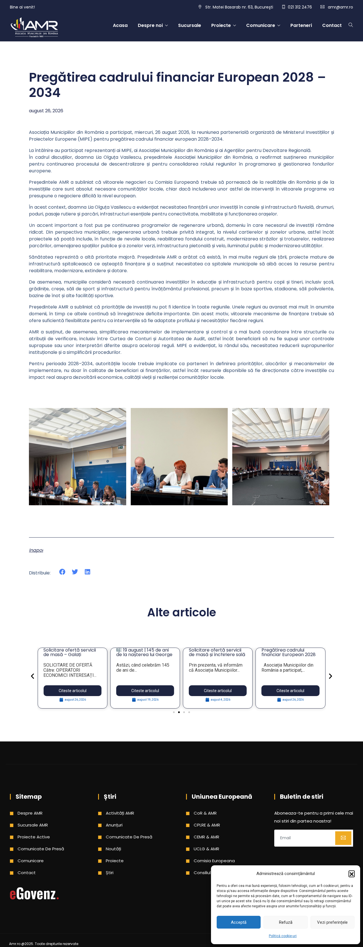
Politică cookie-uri (283, 936)
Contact (332, 25)
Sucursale (189, 25)
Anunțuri (114, 825)
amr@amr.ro (340, 7)
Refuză (285, 922)
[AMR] (34, 27)
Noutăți (113, 849)
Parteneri (301, 25)
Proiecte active (34, 837)
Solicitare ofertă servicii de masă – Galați (69, 652)
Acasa (120, 25)
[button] (351, 873)
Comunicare (260, 25)
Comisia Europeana (214, 861)
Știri (109, 873)
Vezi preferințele (332, 922)
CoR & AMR (205, 813)
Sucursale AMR (33, 825)
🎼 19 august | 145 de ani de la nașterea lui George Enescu (144, 654)
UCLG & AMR (206, 849)
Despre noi (150, 25)
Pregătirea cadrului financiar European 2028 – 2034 (288, 654)
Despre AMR (30, 813)
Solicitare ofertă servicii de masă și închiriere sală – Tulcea (217, 654)
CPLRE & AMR (207, 825)
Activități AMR (120, 813)
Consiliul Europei (210, 873)
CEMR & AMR (206, 837)
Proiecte (221, 25)
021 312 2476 (300, 7)
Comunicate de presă (41, 849)
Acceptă (238, 922)
